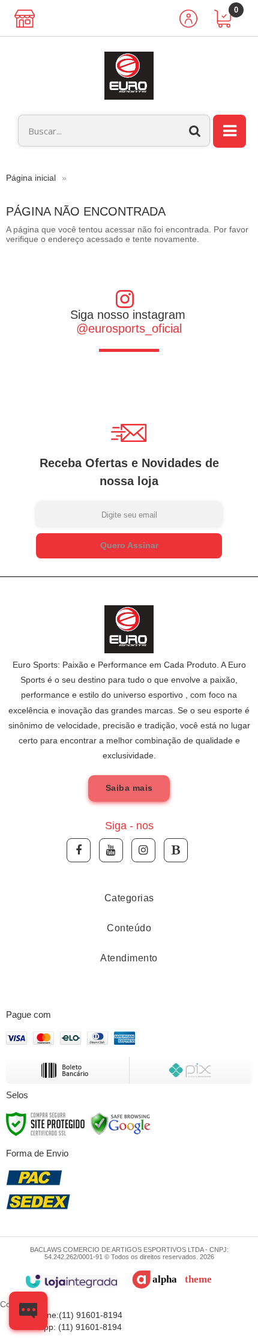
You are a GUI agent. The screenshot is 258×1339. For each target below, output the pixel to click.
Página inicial (31, 178)
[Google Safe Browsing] (121, 1123)
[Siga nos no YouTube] (111, 850)
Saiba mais (129, 788)
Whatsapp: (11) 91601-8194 (68, 1327)
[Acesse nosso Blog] (176, 850)
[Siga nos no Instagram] (143, 850)
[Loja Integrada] (71, 1282)
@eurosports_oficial (129, 328)
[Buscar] (195, 131)
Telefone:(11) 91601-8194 (72, 1315)
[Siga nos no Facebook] (79, 850)
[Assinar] (129, 545)
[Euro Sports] (129, 76)
